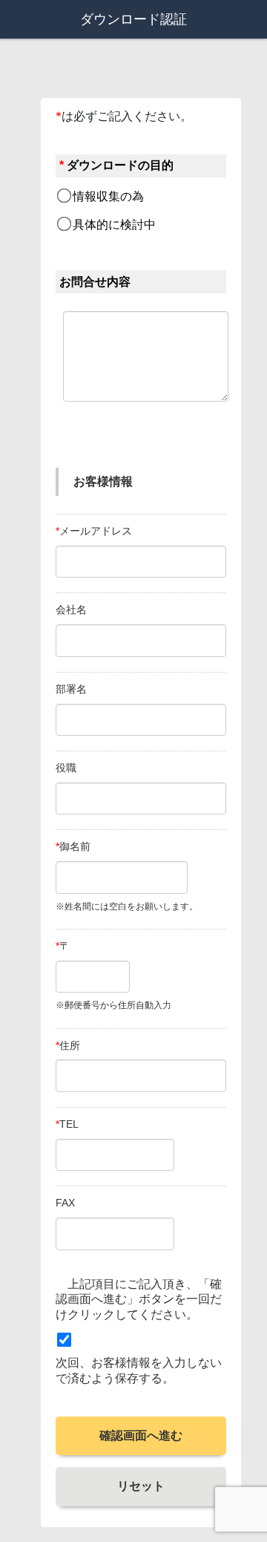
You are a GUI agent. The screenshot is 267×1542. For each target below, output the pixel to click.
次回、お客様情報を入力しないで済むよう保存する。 (139, 1370)
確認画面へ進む (140, 1435)
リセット (141, 1486)
